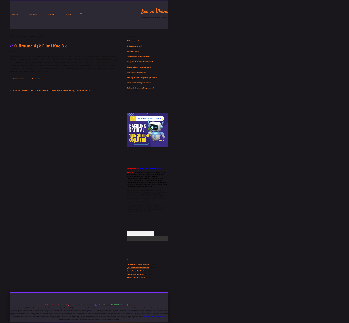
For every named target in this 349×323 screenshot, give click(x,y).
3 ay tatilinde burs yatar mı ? (136, 72)
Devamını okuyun (20, 79)
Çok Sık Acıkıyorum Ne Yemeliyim (138, 264)
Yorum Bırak (36, 79)
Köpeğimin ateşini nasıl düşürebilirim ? (140, 62)
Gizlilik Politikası (32, 15)
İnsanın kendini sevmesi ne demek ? (139, 57)
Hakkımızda (67, 15)
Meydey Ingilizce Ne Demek (136, 277)
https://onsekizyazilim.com (22, 90)
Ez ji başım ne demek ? (134, 46)
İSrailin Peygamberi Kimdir (136, 271)
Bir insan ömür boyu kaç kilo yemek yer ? (140, 88)
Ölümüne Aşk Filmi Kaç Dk (40, 46)
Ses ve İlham (155, 12)
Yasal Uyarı (51, 15)
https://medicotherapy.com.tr (68, 90)
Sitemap (86, 90)
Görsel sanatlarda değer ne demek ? (139, 83)
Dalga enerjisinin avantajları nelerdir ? (139, 67)
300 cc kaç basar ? (133, 51)
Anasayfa (15, 15)
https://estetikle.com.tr (44, 90)
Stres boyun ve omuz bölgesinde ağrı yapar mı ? (142, 78)
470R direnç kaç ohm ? (134, 41)
